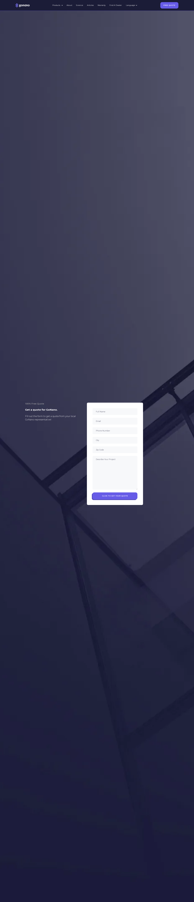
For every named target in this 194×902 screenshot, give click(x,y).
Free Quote (169, 5)
